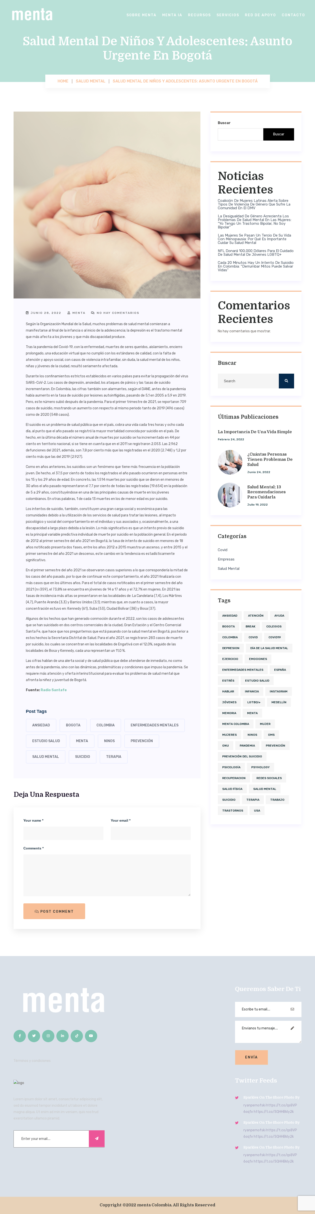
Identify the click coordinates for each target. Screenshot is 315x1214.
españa (280, 669)
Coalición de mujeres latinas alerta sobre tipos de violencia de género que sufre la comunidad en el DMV (254, 204)
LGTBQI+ (254, 702)
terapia (113, 757)
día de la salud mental (269, 648)
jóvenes (229, 702)
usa (257, 810)
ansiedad (41, 725)
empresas (226, 559)
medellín (278, 702)
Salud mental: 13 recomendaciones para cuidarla (266, 492)
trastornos (232, 810)
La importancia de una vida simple (255, 432)
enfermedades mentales (154, 725)
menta (78, 313)
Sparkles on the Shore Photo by (271, 1097)
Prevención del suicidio (242, 756)
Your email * (120, 820)
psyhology (260, 767)
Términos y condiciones (32, 1061)
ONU (225, 745)
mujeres (229, 734)
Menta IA (172, 15)
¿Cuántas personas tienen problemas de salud (270, 459)
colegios (274, 626)
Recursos (199, 15)
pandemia (247, 745)
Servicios (228, 15)
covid (222, 550)
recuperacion (234, 778)
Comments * (33, 848)
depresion (230, 648)
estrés (228, 680)
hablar (228, 691)
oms (271, 734)
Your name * (33, 820)
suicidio (82, 757)
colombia (105, 725)
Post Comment (56, 912)
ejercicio (230, 659)
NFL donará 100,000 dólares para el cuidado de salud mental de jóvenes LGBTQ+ (256, 252)
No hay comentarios (117, 313)
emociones (258, 659)
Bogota (73, 725)
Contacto (293, 15)
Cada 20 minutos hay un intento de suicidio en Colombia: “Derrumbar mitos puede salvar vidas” (256, 266)
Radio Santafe (54, 690)
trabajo (277, 799)
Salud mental (228, 569)
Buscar (224, 123)
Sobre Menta (141, 15)
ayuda (279, 615)
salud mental (45, 757)
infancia (252, 691)
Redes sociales (269, 778)
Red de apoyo (260, 15)
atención (256, 615)
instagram (278, 691)
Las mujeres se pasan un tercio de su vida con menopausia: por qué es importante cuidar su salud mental (254, 239)
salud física (232, 789)
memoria (229, 713)
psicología (231, 767)
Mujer (265, 724)
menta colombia (235, 724)
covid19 (274, 637)
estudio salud (46, 741)
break (250, 626)
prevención (142, 741)
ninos (109, 741)
